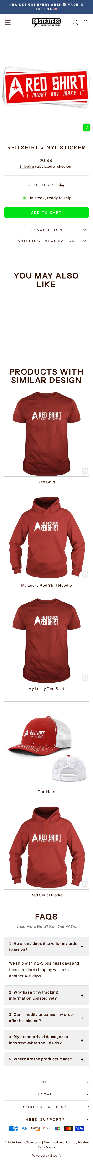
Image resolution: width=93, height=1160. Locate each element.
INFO (45, 1082)
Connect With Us (45, 1107)
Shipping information (46, 241)
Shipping (26, 166)
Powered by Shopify (47, 1155)
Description (46, 230)
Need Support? (45, 1119)
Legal (45, 1094)
